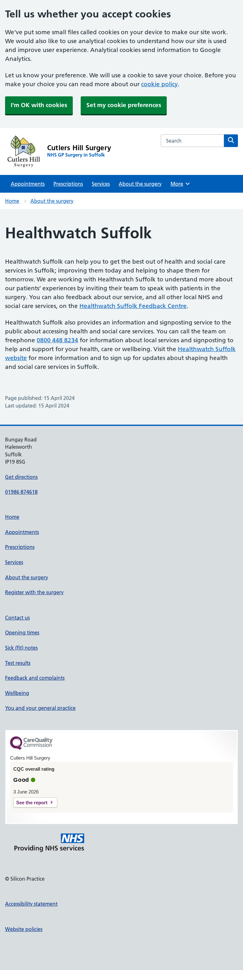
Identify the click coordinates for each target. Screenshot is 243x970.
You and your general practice (40, 708)
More (179, 184)
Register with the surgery (34, 592)
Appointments (28, 184)
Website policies (23, 929)
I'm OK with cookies (39, 105)
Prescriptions (68, 184)
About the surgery (140, 184)
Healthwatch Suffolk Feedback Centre (133, 306)
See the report (31, 802)
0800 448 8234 (57, 340)
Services (101, 184)
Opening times (22, 632)
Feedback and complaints (35, 678)
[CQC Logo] (31, 748)
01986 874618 (21, 492)
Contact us (17, 617)
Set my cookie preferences (123, 105)
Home (12, 201)
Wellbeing (17, 693)
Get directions (21, 477)
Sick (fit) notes (21, 648)
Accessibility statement (31, 904)
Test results (17, 663)
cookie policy (159, 84)
